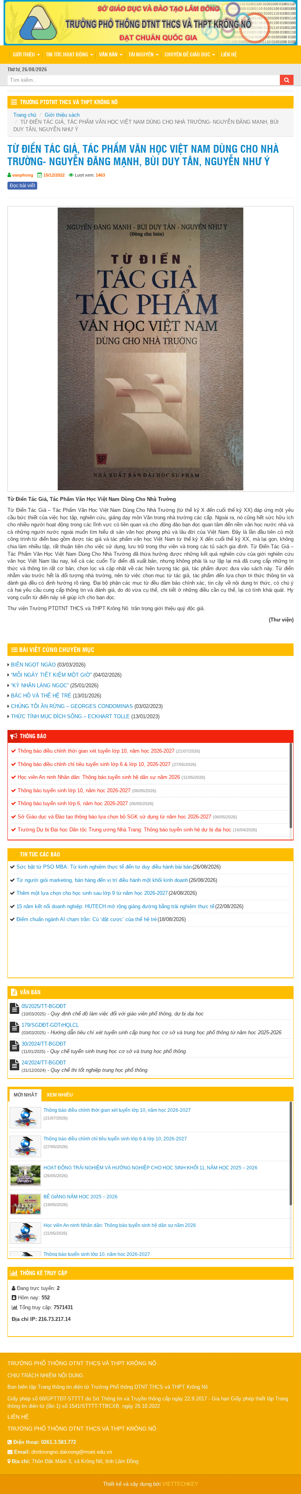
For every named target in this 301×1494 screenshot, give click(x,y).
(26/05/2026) (56, 1175)
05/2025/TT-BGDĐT (44, 1006)
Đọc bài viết (22, 185)
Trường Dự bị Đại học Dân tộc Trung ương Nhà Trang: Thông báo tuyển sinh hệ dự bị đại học (123, 830)
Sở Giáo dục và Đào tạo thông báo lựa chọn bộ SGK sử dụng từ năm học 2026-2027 (113, 817)
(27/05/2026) (184, 764)
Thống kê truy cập (43, 1273)
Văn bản (109, 55)
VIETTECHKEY (180, 1484)
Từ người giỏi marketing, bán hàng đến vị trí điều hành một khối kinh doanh (102, 880)
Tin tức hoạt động (67, 55)
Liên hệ (229, 55)
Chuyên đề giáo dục (188, 55)
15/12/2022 (54, 175)
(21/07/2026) (188, 751)
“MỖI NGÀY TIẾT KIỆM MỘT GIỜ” (51, 675)
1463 (100, 175)
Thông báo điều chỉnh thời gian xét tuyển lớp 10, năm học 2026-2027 (95, 751)
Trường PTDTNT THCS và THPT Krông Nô (69, 102)
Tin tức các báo (40, 855)
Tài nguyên (142, 55)
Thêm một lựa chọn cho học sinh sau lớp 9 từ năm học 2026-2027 (92, 893)
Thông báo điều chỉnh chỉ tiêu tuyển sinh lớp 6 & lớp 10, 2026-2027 (93, 764)
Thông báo (33, 736)
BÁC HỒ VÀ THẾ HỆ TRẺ (41, 696)
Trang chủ (24, 115)
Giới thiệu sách (62, 115)
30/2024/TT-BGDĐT (44, 1044)
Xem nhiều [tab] (60, 1095)
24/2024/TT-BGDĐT (44, 1063)
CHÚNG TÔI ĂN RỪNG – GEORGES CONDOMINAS (72, 706)
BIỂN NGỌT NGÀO (33, 665)
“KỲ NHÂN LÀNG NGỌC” (40, 685)
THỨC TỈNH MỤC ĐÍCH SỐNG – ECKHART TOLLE (70, 716)
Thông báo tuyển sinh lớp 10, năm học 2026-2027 (73, 790)
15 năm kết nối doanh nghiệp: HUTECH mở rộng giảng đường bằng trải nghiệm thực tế (115, 906)
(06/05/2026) (144, 790)
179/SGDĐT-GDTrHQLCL (50, 1025)
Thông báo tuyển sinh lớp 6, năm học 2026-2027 (72, 803)
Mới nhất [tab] (25, 1095)
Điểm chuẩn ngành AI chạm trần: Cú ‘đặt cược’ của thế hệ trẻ (86, 919)
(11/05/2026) (193, 777)
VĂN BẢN (30, 992)
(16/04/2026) (245, 829)
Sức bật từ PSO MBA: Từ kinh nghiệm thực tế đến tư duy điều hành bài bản (104, 867)
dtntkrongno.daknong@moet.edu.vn (71, 1452)
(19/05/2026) (56, 1204)
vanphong (22, 175)
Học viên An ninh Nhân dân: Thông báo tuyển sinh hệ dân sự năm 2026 (98, 777)
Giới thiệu (24, 55)
